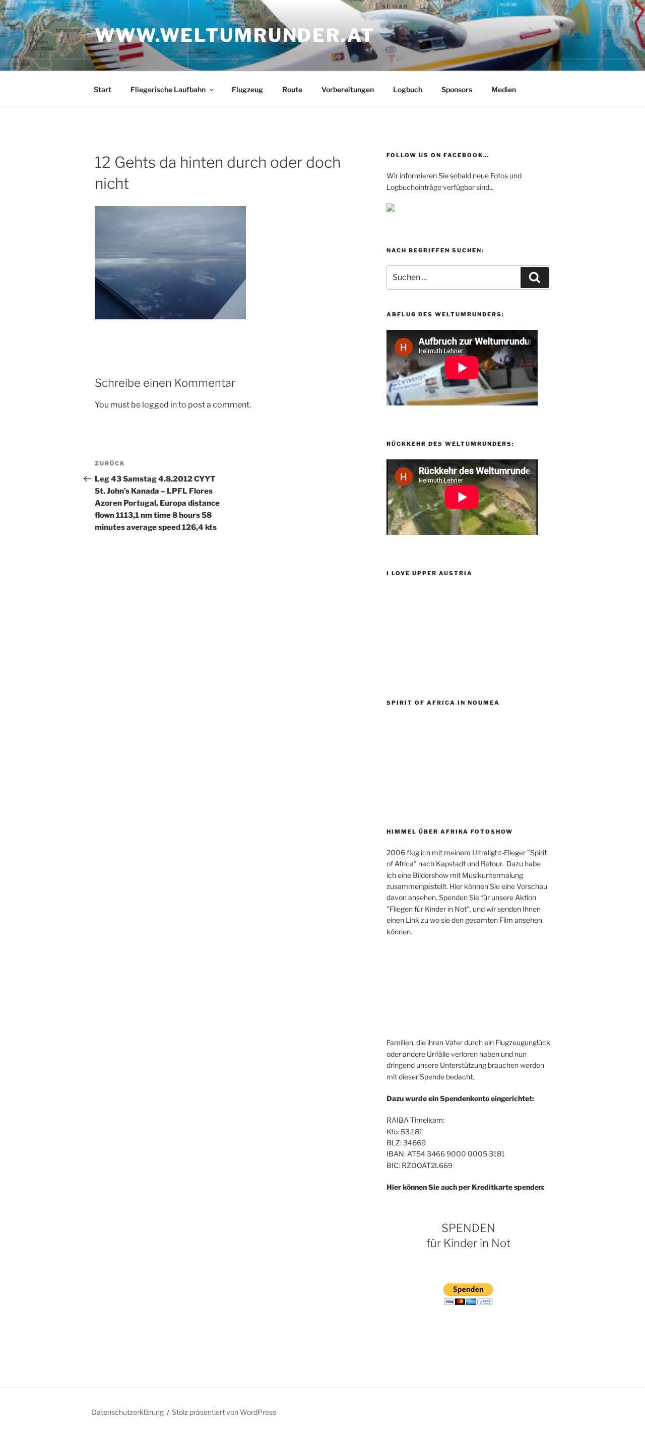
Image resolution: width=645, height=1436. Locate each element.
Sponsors (456, 89)
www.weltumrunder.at (235, 35)
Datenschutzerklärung (128, 1412)
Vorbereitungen (347, 89)
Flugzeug (247, 89)
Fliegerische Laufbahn (168, 89)
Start (102, 89)
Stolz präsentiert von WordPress (224, 1412)
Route (292, 89)
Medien (503, 89)
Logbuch (407, 89)
